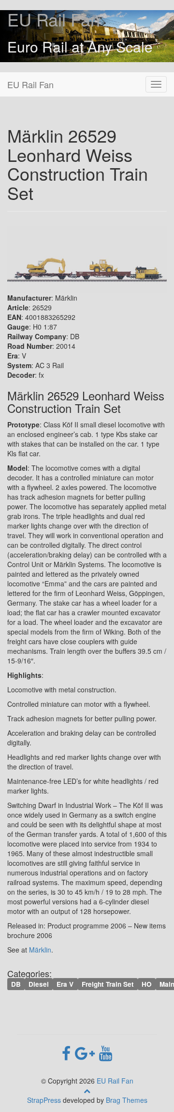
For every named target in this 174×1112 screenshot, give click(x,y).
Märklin (40, 949)
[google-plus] (87, 1052)
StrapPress (44, 1100)
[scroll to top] (87, 1090)
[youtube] (105, 1052)
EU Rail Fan (53, 19)
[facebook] (68, 1052)
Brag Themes (126, 1100)
